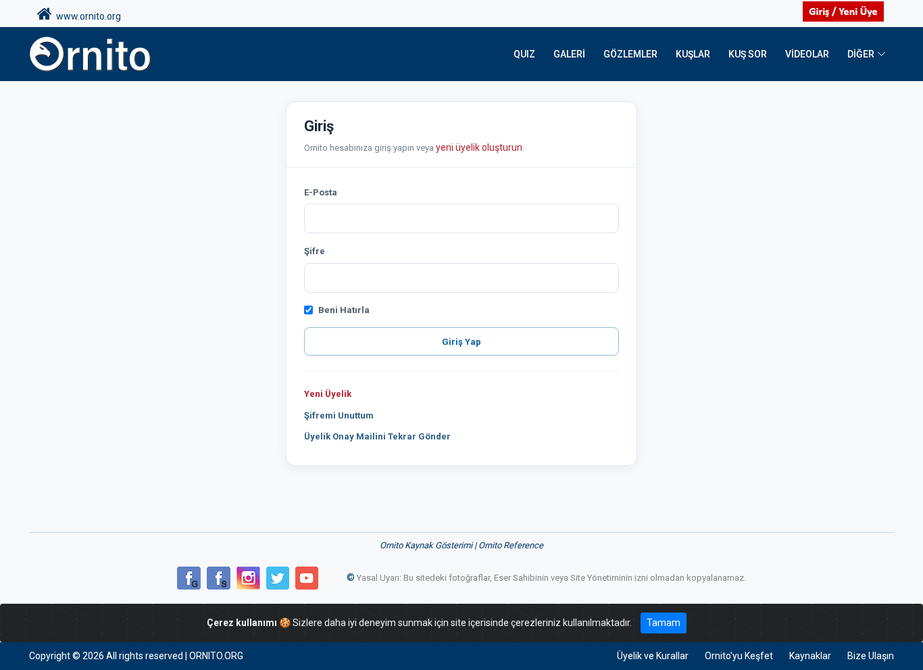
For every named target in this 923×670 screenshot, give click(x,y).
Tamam (663, 622)
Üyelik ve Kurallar (653, 655)
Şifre (314, 251)
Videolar (807, 54)
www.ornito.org (86, 16)
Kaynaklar (810, 655)
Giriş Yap (461, 342)
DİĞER (860, 54)
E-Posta (320, 192)
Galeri (569, 54)
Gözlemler (630, 54)
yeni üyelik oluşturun (479, 147)
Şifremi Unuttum (339, 415)
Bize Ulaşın (870, 655)
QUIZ (524, 54)
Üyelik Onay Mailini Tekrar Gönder (377, 436)
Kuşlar (693, 54)
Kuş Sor (747, 54)
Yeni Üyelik (327, 394)
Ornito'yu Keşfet (739, 655)
